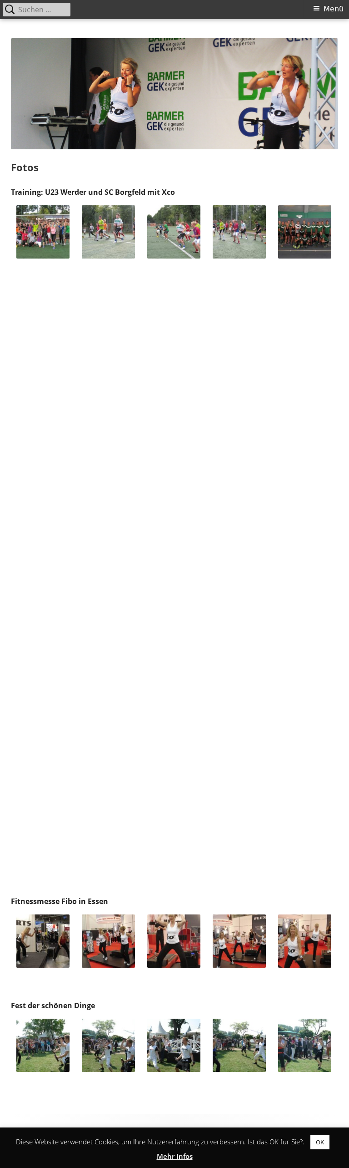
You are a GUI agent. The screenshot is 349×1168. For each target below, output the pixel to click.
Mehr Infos (175, 1156)
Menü (334, 9)
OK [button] (320, 1142)
